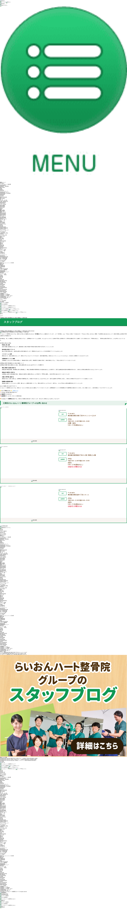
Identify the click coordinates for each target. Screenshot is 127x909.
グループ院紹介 (3, 298)
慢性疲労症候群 (3, 280)
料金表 (1, 530)
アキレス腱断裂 (3, 269)
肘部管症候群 (3, 229)
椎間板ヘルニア (3, 219)
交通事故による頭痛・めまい (6, 295)
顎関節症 (2, 195)
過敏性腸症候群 (3, 291)
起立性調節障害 (3, 289)
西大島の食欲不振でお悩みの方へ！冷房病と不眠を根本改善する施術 (22, 758)
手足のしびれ (3, 224)
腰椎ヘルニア (3, 212)
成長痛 (1, 246)
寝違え (1, 189)
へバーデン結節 (3, 235)
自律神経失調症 (3, 287)
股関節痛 (2, 245)
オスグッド (2, 253)
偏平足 (1, 243)
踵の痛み (2, 238)
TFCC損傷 (2, 232)
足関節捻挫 (2, 266)
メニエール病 (3, 273)
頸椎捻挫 (2, 190)
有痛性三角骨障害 (4, 228)
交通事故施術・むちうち (5, 296)
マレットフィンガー (4, 230)
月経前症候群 (3, 282)
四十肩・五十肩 (3, 200)
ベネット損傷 (3, 204)
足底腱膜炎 (2, 252)
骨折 (1, 267)
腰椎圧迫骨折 (3, 215)
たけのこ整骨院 (13, 652)
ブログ (1, 299)
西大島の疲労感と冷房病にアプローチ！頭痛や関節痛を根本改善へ (22, 760)
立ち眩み (2, 285)
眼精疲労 (2, 272)
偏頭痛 (1, 276)
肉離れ (1, 251)
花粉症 (1, 288)
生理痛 (1, 283)
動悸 (1, 278)
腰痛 (1, 221)
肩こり (1, 199)
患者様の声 (2, 532)
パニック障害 (3, 292)
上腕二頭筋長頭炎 (4, 201)
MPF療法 (2, 183)
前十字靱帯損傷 (3, 257)
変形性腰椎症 (3, 214)
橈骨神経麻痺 (3, 227)
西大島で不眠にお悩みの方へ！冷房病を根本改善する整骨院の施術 (22, 759)
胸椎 (1, 209)
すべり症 (2, 216)
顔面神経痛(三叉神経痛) (5, 193)
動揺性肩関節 (3, 202)
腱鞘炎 (1, 225)
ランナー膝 (2, 250)
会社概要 (2, 301)
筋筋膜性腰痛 (3, 217)
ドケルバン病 (3, 231)
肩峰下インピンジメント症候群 (7, 262)
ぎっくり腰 (2, 220)
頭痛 (1, 188)
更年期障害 (2, 281)
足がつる (2, 241)
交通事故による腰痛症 (5, 294)
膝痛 (1, 237)
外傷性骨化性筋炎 (4, 268)
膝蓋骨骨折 (2, 270)
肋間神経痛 (2, 206)
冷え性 (1, 277)
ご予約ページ (15, 390)
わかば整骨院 (13, 653)
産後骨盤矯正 (3, 185)
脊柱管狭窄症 (3, 218)
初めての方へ (3, 533)
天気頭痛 (2, 279)
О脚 (1, 239)
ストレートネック (4, 191)
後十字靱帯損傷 (3, 258)
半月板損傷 (2, 260)
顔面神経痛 (2, 194)
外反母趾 (2, 238)
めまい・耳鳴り (3, 274)
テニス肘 (2, 261)
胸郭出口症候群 (3, 197)
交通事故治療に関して (5, 297)
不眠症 (1, 275)
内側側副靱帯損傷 (4, 256)
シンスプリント (3, 254)
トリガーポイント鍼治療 (5, 184)
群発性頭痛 (2, 286)
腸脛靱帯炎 (2, 255)
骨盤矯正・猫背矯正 (4, 186)
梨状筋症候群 (3, 213)
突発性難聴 (2, 284)
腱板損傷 (2, 263)
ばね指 (1, 226)
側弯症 (1, 208)
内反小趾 (2, 244)
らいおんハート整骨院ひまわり (13, 654)
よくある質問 (3, 300)
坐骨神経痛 (2, 222)
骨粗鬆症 (2, 234)
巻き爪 (1, 248)
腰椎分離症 (2, 211)
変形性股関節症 (3, 247)
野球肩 (1, 264)
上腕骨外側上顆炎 (4, 233)
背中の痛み (2, 207)
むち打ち (2, 196)
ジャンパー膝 (3, 259)
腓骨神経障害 (3, 240)
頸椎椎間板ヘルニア (4, 192)
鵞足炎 (1, 242)
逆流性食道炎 (3, 290)
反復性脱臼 (2, 203)
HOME (1, 313)
